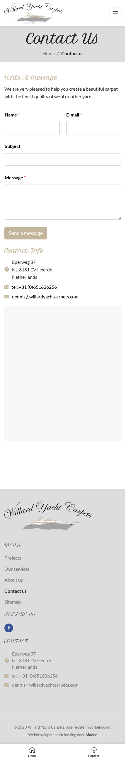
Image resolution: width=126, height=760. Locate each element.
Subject (13, 146)
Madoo (91, 734)
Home (48, 53)
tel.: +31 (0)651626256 (34, 675)
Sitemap (12, 601)
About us (13, 579)
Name (12, 114)
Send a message (26, 233)
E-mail (74, 114)
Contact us (15, 591)
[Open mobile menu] (115, 13)
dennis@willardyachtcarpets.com (45, 296)
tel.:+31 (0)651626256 (34, 287)
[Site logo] (33, 12)
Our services (17, 569)
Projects (12, 557)
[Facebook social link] (8, 628)
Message (15, 177)
